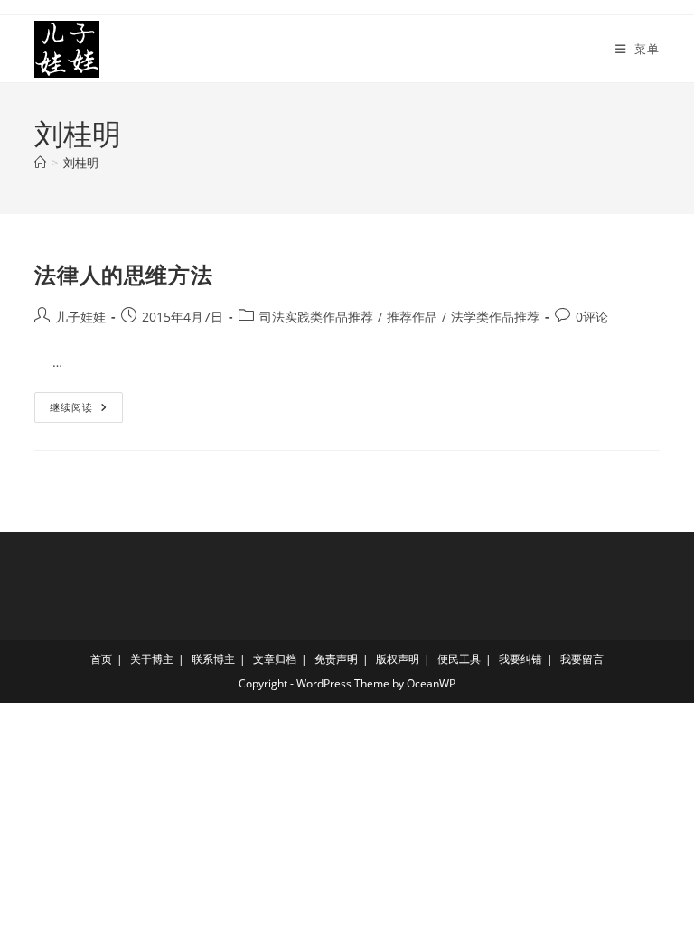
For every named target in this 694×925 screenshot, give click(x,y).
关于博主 (152, 659)
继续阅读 (78, 410)
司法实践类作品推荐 (316, 316)
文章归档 (274, 659)
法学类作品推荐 (495, 316)
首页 (101, 659)
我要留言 (582, 659)
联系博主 (213, 659)
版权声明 (397, 659)
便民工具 (459, 659)
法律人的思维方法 (123, 274)
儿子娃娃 (80, 316)
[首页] (40, 162)
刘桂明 (80, 162)
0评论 (592, 316)
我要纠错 (520, 659)
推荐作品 (412, 316)
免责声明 (336, 659)
